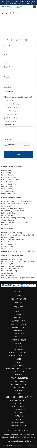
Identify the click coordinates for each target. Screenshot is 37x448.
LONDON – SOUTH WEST (18, 356)
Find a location (11, 441)
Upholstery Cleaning (12, 114)
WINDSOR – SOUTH (18, 425)
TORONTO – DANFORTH (19, 406)
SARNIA (18, 394)
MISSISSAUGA (18, 365)
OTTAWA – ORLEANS (18, 387)
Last (5, 63)
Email (7, 67)
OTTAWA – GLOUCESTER (18, 378)
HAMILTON (18, 343)
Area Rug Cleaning (11, 118)
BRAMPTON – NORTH (19, 321)
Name (7, 46)
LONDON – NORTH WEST (18, 353)
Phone (7, 77)
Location (8, 87)
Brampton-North (18, 327)
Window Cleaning (11, 121)
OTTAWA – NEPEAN (18, 384)
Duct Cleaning (10, 100)
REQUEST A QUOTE (18, 299)
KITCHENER (18, 349)
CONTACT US (18, 302)
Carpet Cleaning (11, 111)
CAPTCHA (7, 139)
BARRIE (18, 315)
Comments (9, 125)
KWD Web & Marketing (25, 445)
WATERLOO (18, 416)
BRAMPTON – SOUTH (18, 324)
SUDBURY (18, 403)
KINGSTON (19, 346)
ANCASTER (18, 311)
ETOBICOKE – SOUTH (18, 340)
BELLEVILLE (18, 318)
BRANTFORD (18, 330)
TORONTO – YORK (18, 410)
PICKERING (18, 391)
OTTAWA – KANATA (18, 381)
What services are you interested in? (18, 97)
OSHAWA (18, 375)
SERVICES (18, 296)
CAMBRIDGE (18, 337)
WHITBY (19, 419)
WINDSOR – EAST (18, 422)
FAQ (29, 441)
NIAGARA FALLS (18, 372)
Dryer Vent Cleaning (12, 107)
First (5, 55)
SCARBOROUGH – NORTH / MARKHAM (18, 397)
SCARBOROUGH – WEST (18, 400)
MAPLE (18, 359)
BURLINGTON (18, 334)
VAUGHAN (18, 413)
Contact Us (22, 441)
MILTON (18, 362)
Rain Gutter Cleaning (12, 104)
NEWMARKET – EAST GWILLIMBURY (19, 368)
